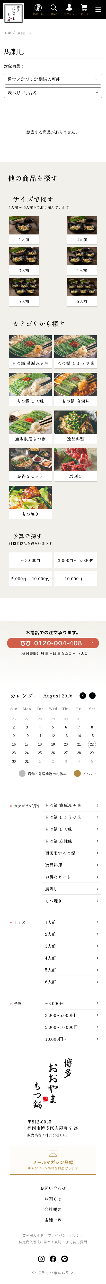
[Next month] (92, 695)
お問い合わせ (53, 1188)
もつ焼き (53, 901)
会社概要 (52, 1209)
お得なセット (58, 877)
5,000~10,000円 (61, 1027)
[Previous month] (83, 695)
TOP (8, 33)
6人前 (50, 981)
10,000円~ (56, 1039)
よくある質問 (76, 1242)
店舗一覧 (52, 1220)
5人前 (50, 970)
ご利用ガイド (33, 1235)
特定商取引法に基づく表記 (40, 1242)
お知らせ (52, 1199)
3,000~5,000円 (60, 1015)
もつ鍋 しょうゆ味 (63, 817)
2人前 (50, 934)
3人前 (50, 946)
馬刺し (22, 33)
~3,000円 (54, 1003)
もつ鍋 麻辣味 (58, 841)
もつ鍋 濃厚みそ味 (63, 805)
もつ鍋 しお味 (58, 829)
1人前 (50, 922)
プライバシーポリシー (66, 1235)
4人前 (50, 958)
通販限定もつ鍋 (60, 853)
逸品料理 (53, 865)
